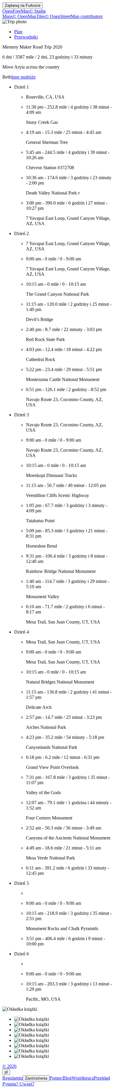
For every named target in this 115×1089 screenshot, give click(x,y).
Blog (67, 1077)
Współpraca (83, 1077)
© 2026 (9, 1066)
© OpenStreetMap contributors (74, 16)
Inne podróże (23, 76)
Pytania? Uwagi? (18, 1083)
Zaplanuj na (22, 5)
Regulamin (12, 1077)
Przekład (102, 1077)
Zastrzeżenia (36, 1078)
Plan (18, 31)
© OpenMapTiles (29, 16)
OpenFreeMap (15, 11)
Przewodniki (26, 36)
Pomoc (56, 1077)
